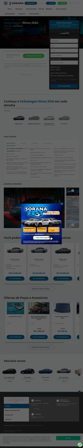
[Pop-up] (41, 224)
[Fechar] (62, 204)
